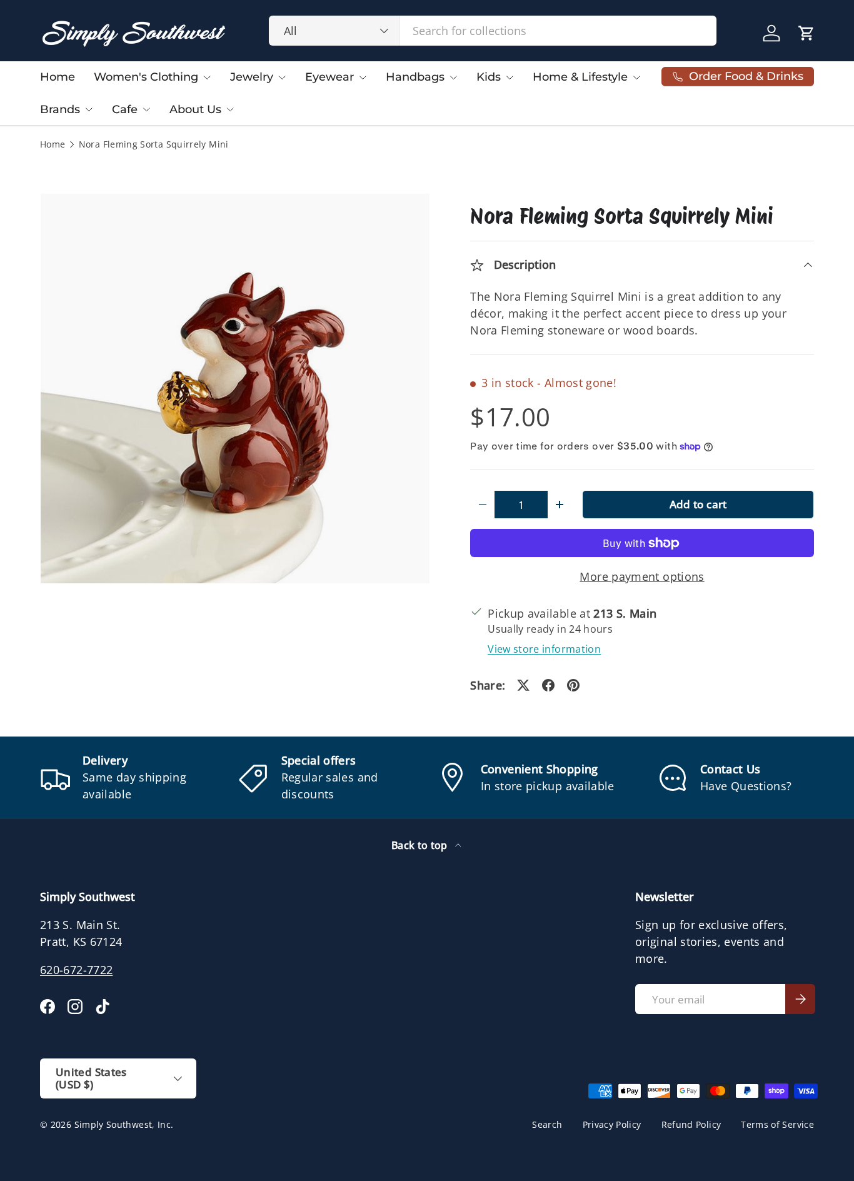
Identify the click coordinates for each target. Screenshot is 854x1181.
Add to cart (698, 504)
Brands (60, 109)
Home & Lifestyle (580, 77)
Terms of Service (777, 1124)
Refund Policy (691, 1124)
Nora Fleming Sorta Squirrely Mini (154, 145)
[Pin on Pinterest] (573, 685)
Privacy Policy (612, 1124)
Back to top (420, 845)
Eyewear (329, 77)
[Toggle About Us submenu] (230, 109)
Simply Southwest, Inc (122, 1124)
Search (547, 1124)
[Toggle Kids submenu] (509, 77)
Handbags (415, 77)
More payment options (642, 576)
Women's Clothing (146, 77)
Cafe (125, 109)
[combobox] (493, 31)
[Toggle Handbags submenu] (453, 77)
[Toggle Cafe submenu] (146, 109)
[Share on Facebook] (548, 685)
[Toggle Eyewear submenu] (362, 77)
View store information (544, 649)
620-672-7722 (76, 969)
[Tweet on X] (523, 685)
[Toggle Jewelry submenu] (281, 77)
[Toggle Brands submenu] (88, 109)
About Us (195, 109)
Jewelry (251, 77)
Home (57, 77)
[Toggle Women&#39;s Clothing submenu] (206, 77)
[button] (806, 33)
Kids (488, 77)
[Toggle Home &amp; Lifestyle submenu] (636, 77)
